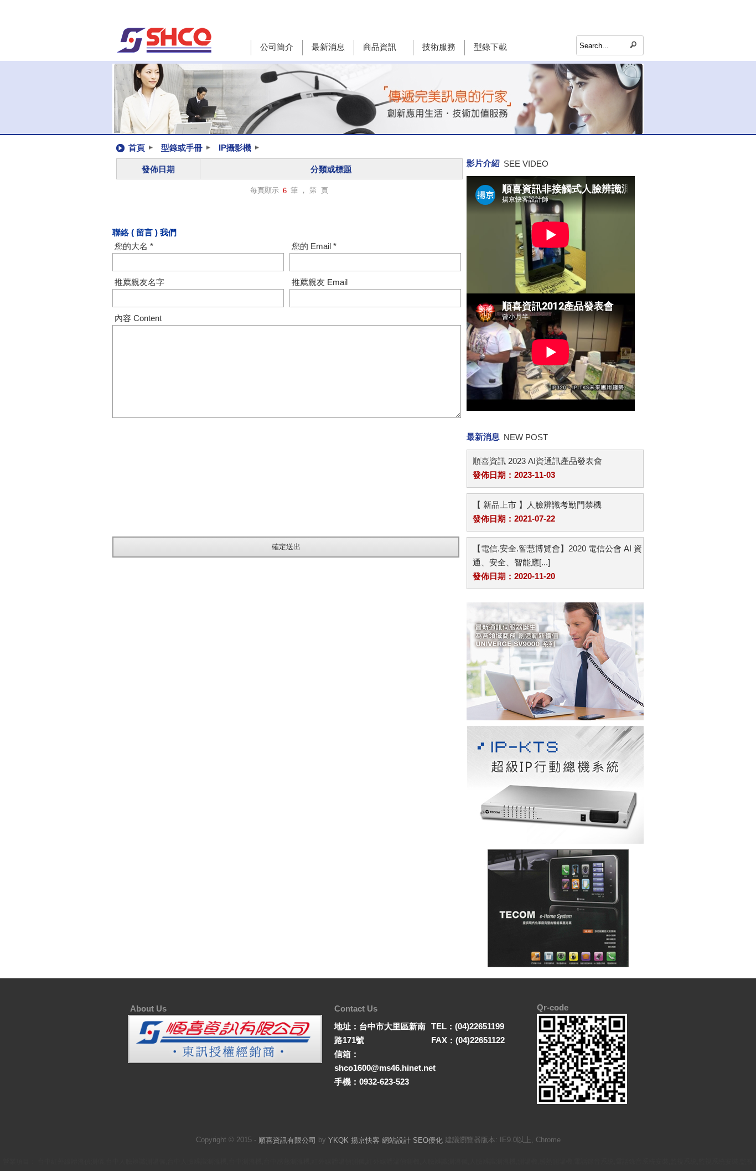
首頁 (136, 147)
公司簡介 (276, 46)
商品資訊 (379, 46)
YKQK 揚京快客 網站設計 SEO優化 (385, 1140)
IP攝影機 (235, 147)
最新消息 (328, 46)
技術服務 (438, 46)
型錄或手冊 (182, 147)
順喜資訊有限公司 (287, 1140)
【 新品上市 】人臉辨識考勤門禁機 (537, 504)
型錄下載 (490, 46)
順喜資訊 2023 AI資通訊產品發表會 (537, 461)
